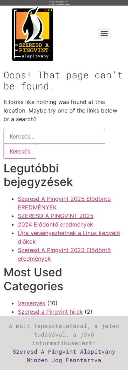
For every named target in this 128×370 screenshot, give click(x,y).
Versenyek (32, 303)
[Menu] (104, 33)
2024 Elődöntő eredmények (55, 224)
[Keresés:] (54, 136)
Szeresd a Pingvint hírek (50, 311)
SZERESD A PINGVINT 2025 (56, 215)
